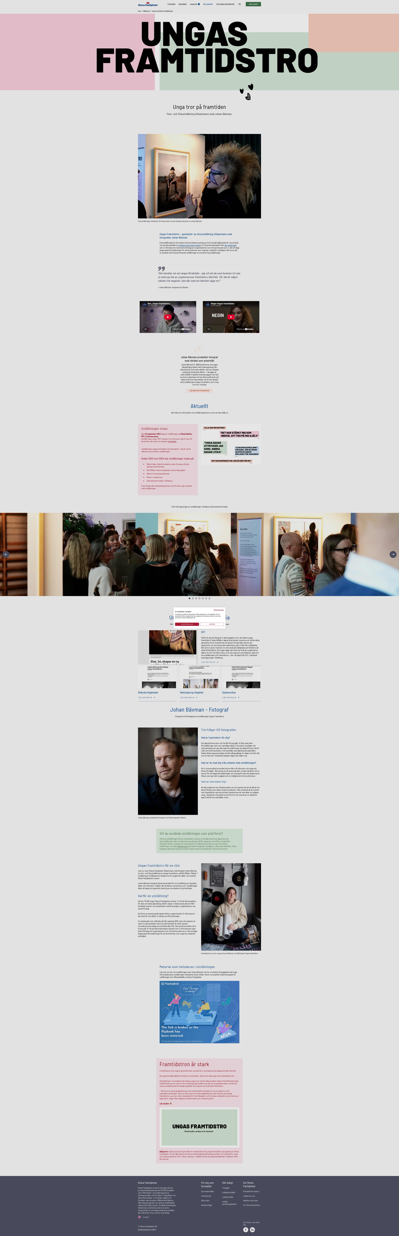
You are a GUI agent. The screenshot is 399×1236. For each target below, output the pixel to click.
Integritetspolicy (219, 610)
